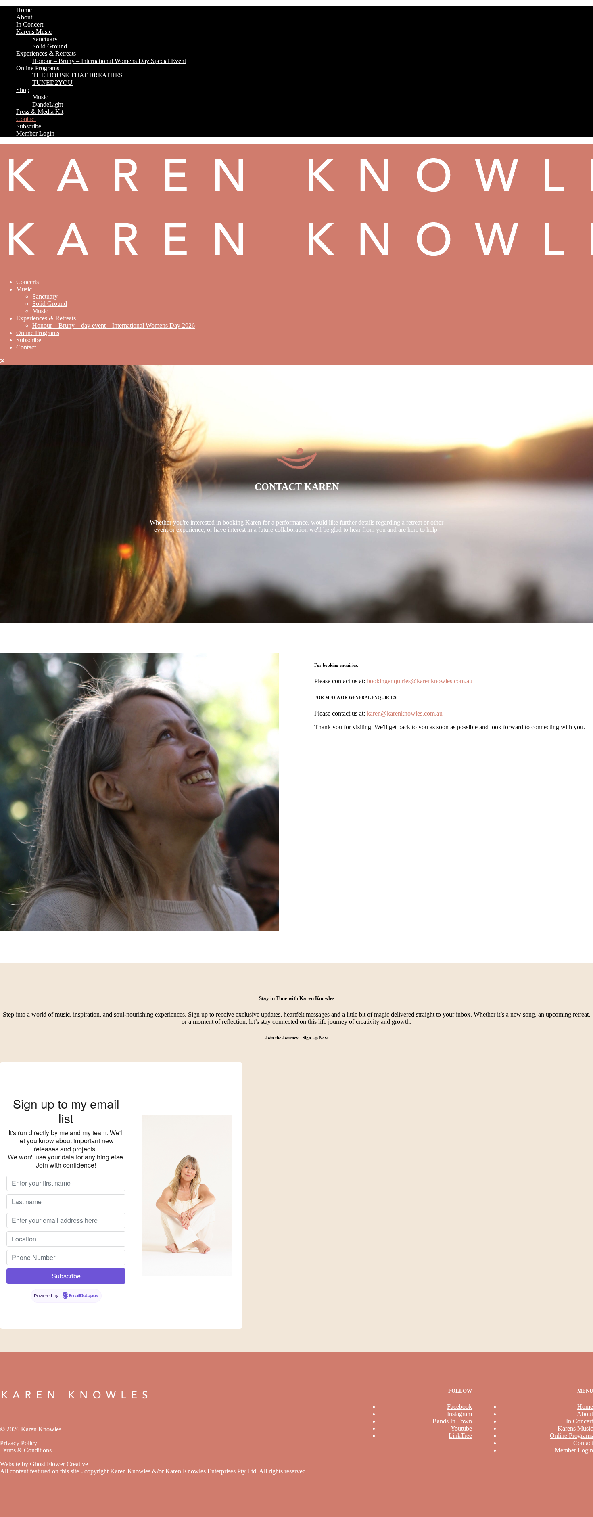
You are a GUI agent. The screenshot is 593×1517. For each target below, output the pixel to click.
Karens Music (34, 31)
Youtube (461, 1428)
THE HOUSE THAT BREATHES (77, 75)
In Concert (29, 24)
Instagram (459, 1413)
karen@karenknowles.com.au (405, 713)
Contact (26, 118)
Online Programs (37, 68)
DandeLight (47, 104)
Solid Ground (49, 46)
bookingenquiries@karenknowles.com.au (419, 681)
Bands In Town (452, 1421)
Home (24, 9)
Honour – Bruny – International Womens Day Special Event (109, 60)
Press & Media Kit (39, 111)
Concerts (27, 281)
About (24, 17)
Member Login (35, 133)
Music (40, 97)
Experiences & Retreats (46, 53)
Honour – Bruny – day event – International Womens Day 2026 (113, 325)
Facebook (459, 1406)
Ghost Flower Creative (59, 1464)
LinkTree (460, 1435)
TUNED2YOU (52, 82)
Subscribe (28, 126)
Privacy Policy (18, 1443)
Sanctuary (45, 39)
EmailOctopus (83, 1296)
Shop (22, 89)
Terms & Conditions (26, 1450)
